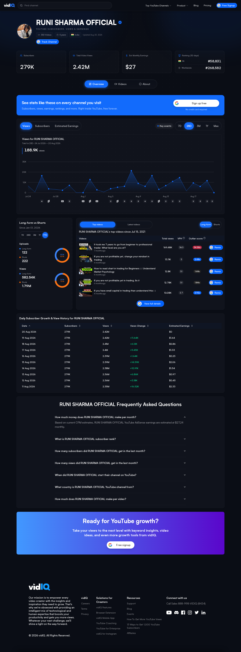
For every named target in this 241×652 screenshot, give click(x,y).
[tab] (96, 84)
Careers (85, 603)
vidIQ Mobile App (105, 617)
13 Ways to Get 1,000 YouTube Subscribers (143, 626)
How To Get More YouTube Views (144, 619)
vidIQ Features (103, 607)
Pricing (207, 5)
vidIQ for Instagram (106, 633)
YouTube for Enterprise (108, 628)
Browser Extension (106, 612)
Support (131, 603)
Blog (196, 5)
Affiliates (131, 633)
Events (130, 614)
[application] (120, 182)
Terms (84, 608)
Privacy (85, 614)
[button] (180, 126)
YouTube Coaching (106, 623)
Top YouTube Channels (157, 5)
